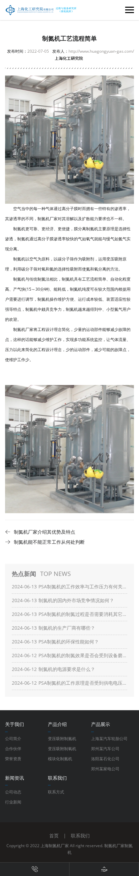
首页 (54, 835)
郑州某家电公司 (105, 769)
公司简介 (13, 738)
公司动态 (13, 792)
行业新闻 (13, 802)
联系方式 (56, 792)
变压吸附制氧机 (62, 748)
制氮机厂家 (114, 845)
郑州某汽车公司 (105, 748)
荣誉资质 (13, 759)
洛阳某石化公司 (105, 759)
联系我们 (80, 835)
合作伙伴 (13, 748)
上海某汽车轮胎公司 (109, 738)
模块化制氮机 (60, 759)
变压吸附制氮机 (62, 738)
